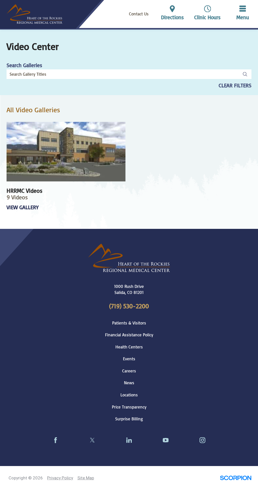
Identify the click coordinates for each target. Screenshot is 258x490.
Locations (129, 394)
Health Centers (129, 346)
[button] (242, 14)
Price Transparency (129, 407)
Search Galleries (24, 65)
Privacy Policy (60, 477)
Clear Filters (235, 85)
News (129, 382)
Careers (129, 370)
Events (129, 358)
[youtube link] (165, 440)
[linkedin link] (129, 440)
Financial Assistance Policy (129, 334)
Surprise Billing (129, 418)
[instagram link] (202, 440)
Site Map (85, 477)
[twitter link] (92, 440)
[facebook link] (55, 440)
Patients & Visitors (129, 322)
